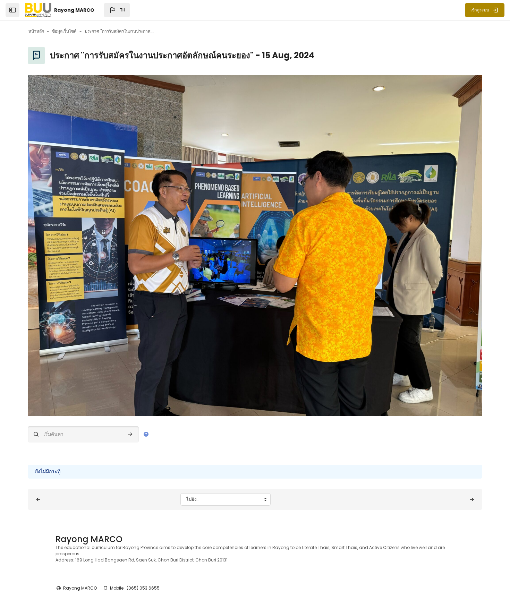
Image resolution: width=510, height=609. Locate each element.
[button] (117, 10)
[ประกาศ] (472, 499)
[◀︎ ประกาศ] (38, 499)
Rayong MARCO (80, 588)
